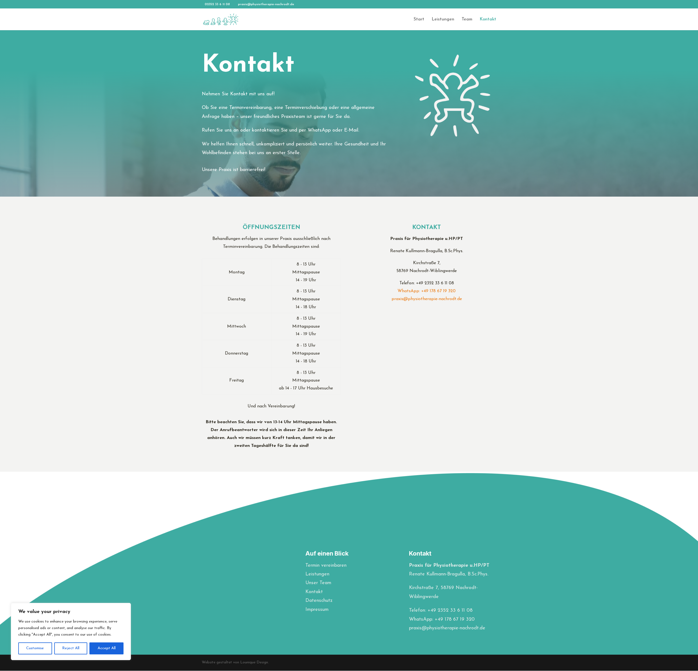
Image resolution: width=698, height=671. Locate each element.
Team (467, 19)
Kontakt (488, 19)
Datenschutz (318, 600)
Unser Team (318, 583)
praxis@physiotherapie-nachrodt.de (427, 299)
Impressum (317, 609)
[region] (71, 631)
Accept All (107, 648)
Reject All (70, 648)
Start (419, 19)
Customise (35, 648)
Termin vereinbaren (326, 565)
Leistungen (443, 19)
